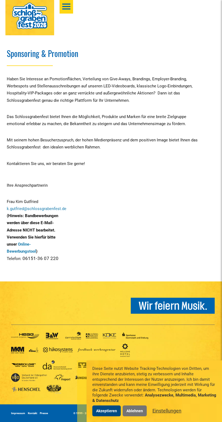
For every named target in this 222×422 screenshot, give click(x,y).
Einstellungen (166, 411)
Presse (44, 413)
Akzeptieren (106, 411)
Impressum (18, 413)
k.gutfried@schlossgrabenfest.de (36, 208)
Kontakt (32, 413)
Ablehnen (134, 411)
